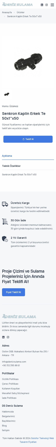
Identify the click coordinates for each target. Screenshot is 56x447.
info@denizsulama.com (14, 361)
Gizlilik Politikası (10, 379)
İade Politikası (9, 397)
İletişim (6, 430)
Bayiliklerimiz (8, 420)
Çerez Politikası (10, 383)
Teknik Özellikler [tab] (11, 166)
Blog (4, 425)
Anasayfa (7, 12)
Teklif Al (29, 139)
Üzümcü (14, 106)
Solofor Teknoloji (40, 438)
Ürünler (20, 12)
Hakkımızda (8, 411)
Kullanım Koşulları (11, 388)
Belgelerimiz (8, 416)
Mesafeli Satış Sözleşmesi (15, 393)
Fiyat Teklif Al (13, 292)
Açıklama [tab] (7, 155)
